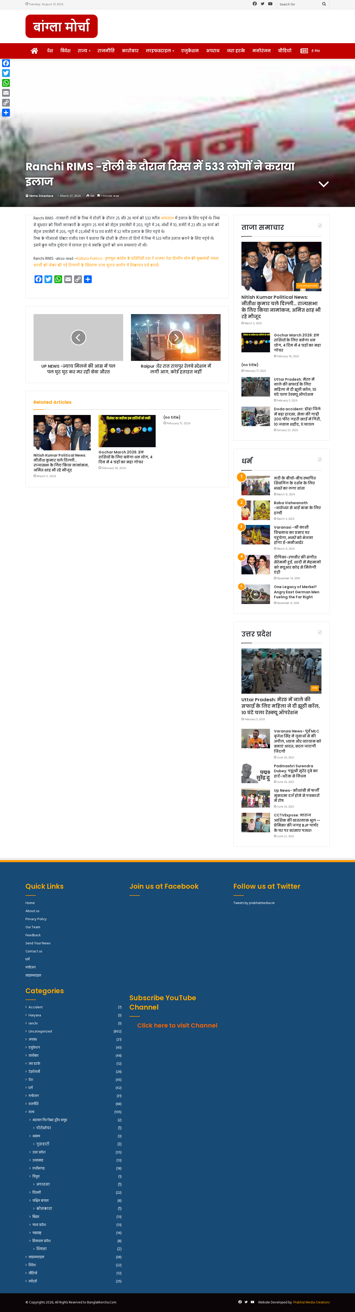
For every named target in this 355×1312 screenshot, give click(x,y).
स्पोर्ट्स (33, 1281)
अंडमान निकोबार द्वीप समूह (49, 1120)
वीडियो (285, 51)
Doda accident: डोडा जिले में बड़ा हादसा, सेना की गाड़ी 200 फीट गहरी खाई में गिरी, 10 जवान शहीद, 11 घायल (297, 416)
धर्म (27, 959)
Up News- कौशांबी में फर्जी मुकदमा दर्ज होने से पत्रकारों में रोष (296, 795)
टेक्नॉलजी (34, 1072)
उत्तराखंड (37, 1160)
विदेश (65, 51)
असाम (36, 1136)
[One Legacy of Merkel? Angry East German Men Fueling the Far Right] (255, 594)
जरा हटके (236, 51)
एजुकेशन (190, 51)
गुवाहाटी (42, 1144)
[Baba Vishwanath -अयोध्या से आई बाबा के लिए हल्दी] (255, 510)
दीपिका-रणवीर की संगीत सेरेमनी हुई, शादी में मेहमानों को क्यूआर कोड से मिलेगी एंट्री (297, 565)
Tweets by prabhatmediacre (254, 903)
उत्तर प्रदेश (38, 1152)
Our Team (32, 927)
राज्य (82, 51)
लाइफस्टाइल (158, 51)
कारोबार (130, 51)
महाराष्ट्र (36, 1233)
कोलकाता (44, 1209)
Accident (36, 1007)
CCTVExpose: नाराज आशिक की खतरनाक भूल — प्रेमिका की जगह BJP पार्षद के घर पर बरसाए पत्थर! (297, 823)
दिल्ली (36, 1193)
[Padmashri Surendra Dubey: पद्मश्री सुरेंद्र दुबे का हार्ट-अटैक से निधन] (255, 773)
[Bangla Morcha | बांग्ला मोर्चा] (61, 26)
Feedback (33, 935)
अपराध (213, 51)
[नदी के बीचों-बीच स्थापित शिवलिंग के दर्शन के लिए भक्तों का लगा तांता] (255, 485)
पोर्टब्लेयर (43, 1128)
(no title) (172, 417)
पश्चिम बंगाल (40, 1201)
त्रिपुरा (36, 1176)
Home (30, 903)
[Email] (6, 93)
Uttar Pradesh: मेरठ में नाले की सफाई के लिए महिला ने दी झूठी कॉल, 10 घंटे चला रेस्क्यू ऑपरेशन (295, 387)
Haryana (35, 1015)
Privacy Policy (36, 919)
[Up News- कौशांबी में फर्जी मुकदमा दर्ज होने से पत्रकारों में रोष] (255, 798)
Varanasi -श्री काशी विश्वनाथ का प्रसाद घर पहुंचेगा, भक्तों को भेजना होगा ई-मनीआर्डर (293, 535)
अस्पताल (167, 218)
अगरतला (43, 1184)
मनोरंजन (261, 51)
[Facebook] (6, 63)
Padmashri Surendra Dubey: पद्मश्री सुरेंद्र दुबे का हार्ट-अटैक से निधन (296, 771)
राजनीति (106, 51)
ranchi (33, 1023)
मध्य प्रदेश (39, 1225)
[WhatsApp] (6, 83)
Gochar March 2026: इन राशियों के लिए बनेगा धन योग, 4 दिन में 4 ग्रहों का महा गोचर (125, 457)
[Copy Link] (6, 103)
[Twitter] (6, 73)
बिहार (35, 1217)
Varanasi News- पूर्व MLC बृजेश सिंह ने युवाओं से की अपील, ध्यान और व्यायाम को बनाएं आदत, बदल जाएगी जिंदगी (297, 741)
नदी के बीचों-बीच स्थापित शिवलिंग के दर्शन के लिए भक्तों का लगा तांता (295, 483)
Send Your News (37, 943)
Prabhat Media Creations (311, 1302)
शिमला (41, 1249)
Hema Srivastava (41, 196)
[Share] (6, 113)
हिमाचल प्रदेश (41, 1241)
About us (32, 911)
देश (50, 51)
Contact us (33, 951)
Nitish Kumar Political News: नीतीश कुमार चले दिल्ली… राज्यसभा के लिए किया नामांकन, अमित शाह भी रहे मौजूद (61, 463)
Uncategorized (40, 1031)
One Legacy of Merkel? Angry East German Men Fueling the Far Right (296, 592)
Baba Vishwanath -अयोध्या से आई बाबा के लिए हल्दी (297, 508)
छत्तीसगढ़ (38, 1168)
